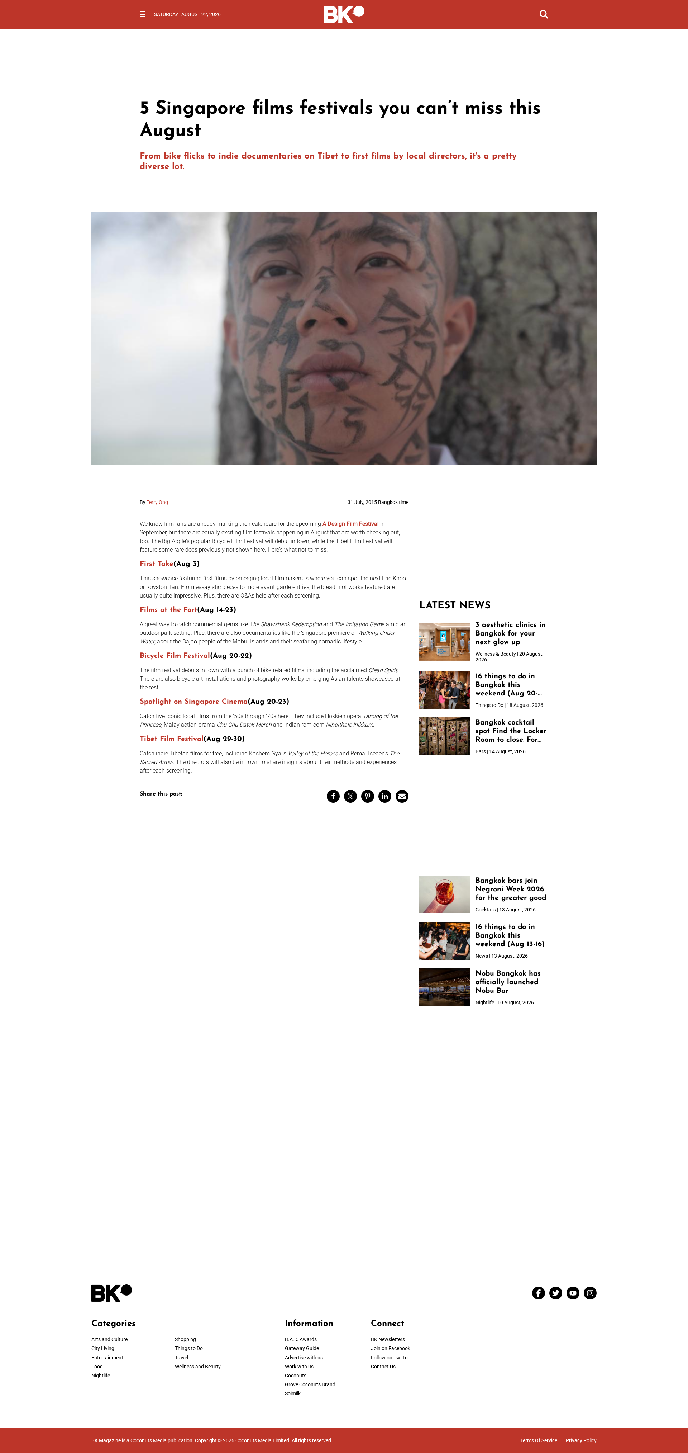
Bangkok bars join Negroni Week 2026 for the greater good (511, 889)
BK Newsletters (388, 1339)
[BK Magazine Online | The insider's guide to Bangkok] (344, 14)
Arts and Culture (109, 1339)
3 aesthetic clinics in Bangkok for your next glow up (511, 634)
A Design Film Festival (350, 523)
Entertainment (107, 1357)
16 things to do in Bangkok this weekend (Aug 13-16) (510, 936)
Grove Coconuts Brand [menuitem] (310, 1384)
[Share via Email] (402, 796)
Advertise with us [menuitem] (304, 1357)
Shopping (185, 1339)
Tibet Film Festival (172, 739)
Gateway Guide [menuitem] (302, 1348)
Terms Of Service (538, 1440)
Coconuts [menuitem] (295, 1375)
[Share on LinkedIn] (384, 796)
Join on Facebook (390, 1348)
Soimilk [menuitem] (293, 1393)
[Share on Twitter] (350, 796)
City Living (102, 1348)
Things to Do (189, 1348)
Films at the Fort (168, 610)
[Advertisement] (484, 544)
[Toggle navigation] (142, 14)
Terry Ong (157, 502)
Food (97, 1366)
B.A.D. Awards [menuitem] (301, 1339)
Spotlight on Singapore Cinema (194, 702)
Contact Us (383, 1366)
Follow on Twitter (390, 1357)
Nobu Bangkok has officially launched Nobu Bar (508, 982)
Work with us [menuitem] (299, 1366)
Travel (181, 1357)
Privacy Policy (581, 1440)
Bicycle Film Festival (175, 656)
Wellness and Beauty (198, 1366)
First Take (156, 564)
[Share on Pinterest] (367, 796)
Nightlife (100, 1375)
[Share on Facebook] (333, 796)
